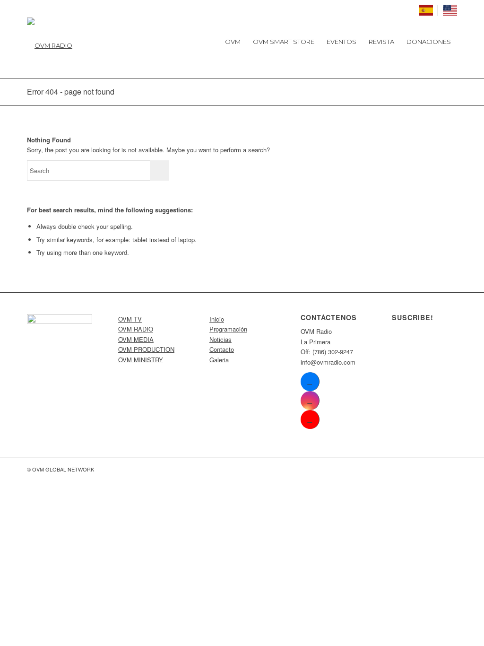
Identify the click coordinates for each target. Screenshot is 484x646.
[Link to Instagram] (310, 400)
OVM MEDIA (136, 339)
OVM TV (130, 318)
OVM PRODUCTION (146, 349)
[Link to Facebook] (310, 381)
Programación (228, 328)
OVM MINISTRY (140, 359)
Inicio (216, 318)
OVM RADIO (135, 328)
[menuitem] (233, 42)
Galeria (219, 359)
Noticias (220, 339)
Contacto (221, 349)
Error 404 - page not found (70, 91)
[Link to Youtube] (310, 419)
